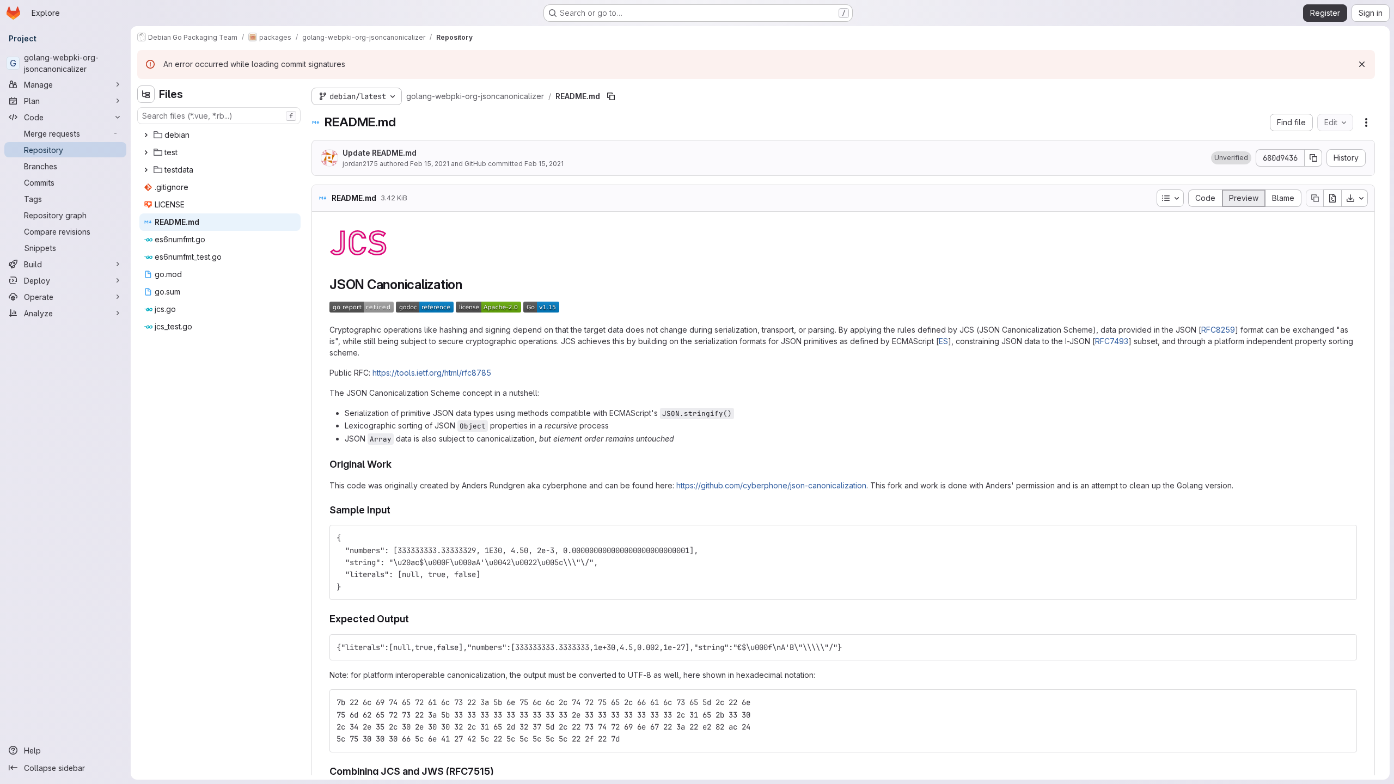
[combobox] (219, 115)
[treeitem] (220, 135)
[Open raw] (1332, 198)
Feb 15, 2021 (429, 164)
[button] (1231, 157)
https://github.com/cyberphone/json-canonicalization (771, 485)
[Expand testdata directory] (145, 169)
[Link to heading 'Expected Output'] (414, 618)
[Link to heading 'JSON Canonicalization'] (469, 284)
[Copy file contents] (1314, 198)
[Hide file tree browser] (146, 94)
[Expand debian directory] (145, 135)
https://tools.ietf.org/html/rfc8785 (431, 372)
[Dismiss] (1361, 64)
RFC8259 (1218, 329)
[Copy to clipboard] (1344, 538)
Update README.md (380, 152)
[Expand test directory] (145, 152)
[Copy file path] (611, 96)
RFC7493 (1111, 341)
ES (943, 341)
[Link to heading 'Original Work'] (397, 464)
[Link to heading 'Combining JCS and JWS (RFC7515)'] (499, 771)
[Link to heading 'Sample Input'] (395, 510)
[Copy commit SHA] (1313, 158)
